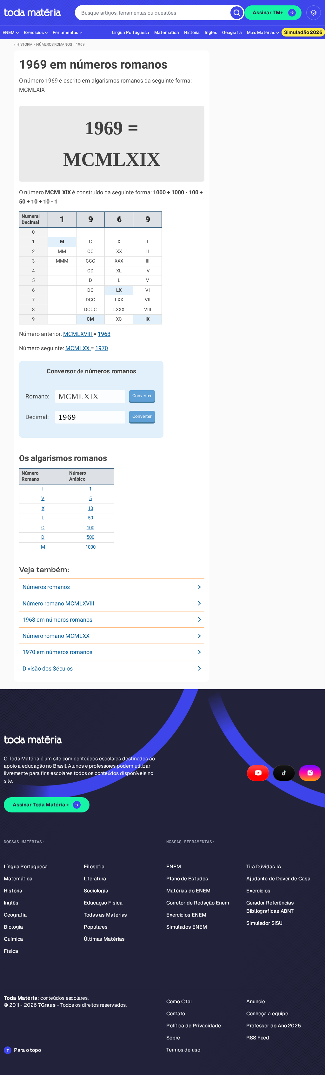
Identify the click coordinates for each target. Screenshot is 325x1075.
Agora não (162, 609)
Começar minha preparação (156, 591)
